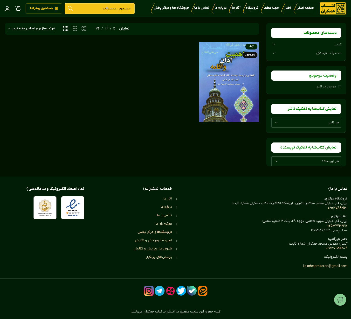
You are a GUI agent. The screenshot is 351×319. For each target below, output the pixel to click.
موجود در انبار (326, 86)
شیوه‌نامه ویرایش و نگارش (153, 248)
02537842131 (337, 208)
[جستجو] (70, 8)
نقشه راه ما (164, 223)
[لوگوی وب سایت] (333, 8)
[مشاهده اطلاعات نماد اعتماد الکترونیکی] (72, 207)
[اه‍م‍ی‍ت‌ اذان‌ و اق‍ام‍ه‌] (229, 82)
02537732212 (337, 226)
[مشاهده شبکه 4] (66, 29)
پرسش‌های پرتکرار (159, 257)
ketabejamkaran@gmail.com (325, 266)
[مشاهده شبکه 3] (75, 29)
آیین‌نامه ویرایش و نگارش (153, 240)
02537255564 (336, 248)
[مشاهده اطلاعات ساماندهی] (45, 207)
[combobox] (306, 123)
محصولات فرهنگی (328, 53)
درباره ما (166, 207)
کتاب (338, 44)
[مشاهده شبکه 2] (84, 29)
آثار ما (168, 198)
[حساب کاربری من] (7, 8)
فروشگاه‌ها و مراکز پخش (155, 232)
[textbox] (306, 122)
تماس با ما (164, 215)
